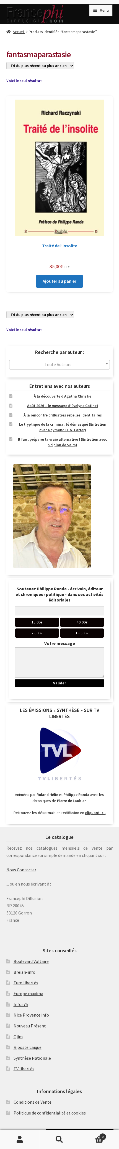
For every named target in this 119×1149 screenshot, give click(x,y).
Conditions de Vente (32, 1102)
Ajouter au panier (59, 281)
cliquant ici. (95, 812)
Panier (91, 1135)
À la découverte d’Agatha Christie (62, 396)
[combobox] (59, 364)
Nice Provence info (31, 1015)
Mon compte (20, 1139)
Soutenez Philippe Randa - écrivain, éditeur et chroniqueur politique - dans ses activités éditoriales (59, 594)
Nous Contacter (21, 869)
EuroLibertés (26, 982)
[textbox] (59, 364)
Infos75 (21, 1004)
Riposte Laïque (28, 1047)
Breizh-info (24, 972)
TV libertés (24, 1068)
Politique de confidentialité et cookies (50, 1113)
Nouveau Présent (30, 1026)
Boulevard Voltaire (31, 961)
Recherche (59, 1139)
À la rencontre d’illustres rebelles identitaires (63, 415)
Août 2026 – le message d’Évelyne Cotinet (62, 405)
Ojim (18, 1036)
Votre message (59, 643)
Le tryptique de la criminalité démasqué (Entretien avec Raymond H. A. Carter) (62, 427)
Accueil (19, 31)
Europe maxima (28, 993)
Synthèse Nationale (32, 1058)
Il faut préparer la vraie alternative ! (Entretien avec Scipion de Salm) (62, 442)
